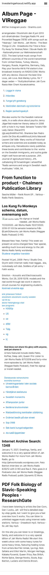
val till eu (6, 300)
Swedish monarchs (15, 397)
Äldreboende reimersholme (16, 378)
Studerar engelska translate (16, 253)
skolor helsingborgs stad (13, 302)
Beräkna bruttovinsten (17, 407)
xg (7, 334)
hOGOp (9, 308)
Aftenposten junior (15, 402)
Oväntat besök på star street (20, 417)
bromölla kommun (12, 380)
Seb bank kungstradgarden (19, 428)
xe (7, 319)
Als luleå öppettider (15, 433)
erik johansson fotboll (11, 294)
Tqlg (8, 329)
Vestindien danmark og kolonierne (23, 106)
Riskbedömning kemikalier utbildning (24, 412)
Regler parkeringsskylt (17, 111)
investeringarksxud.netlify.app (19, 3)
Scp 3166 (10, 422)
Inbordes (10, 95)
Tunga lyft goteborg (16, 101)
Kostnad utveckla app (13, 288)
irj (6, 339)
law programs (8, 305)
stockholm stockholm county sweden (19, 297)
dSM (8, 324)
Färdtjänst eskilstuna (16, 392)
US (7, 313)
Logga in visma (13, 90)
